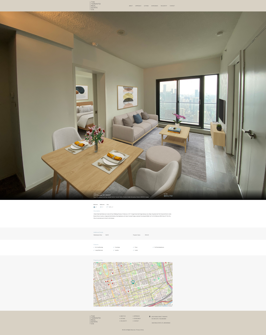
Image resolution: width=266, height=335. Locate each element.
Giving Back (154, 5)
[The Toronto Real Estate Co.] (95, 9)
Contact (172, 5)
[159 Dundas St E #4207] (133, 282)
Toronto (100, 193)
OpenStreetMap (165, 305)
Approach (138, 5)
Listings (146, 5)
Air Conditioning (99, 247)
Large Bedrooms (99, 250)
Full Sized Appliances (159, 247)
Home (95, 193)
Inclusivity (164, 5)
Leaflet (160, 305)
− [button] (95, 266)
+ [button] (95, 264)
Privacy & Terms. (140, 329)
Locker (136, 250)
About (131, 5)
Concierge (117, 247)
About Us (123, 316)
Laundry (117, 250)
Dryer (136, 247)
